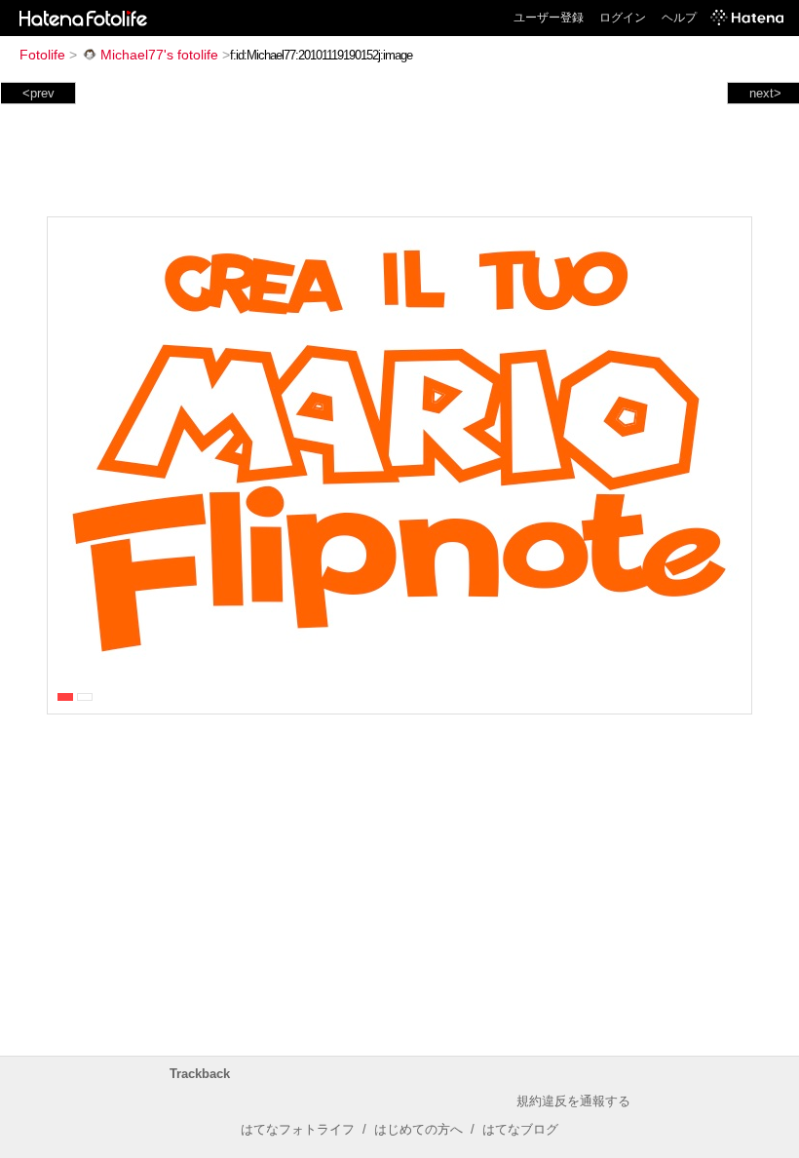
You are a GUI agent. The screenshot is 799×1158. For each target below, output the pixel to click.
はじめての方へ (418, 1129)
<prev (38, 93)
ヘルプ (679, 17)
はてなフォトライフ (298, 1129)
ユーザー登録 (549, 17)
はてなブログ (520, 1129)
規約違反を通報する (573, 1101)
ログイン (622, 17)
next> (765, 93)
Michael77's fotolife (159, 54)
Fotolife (42, 54)
